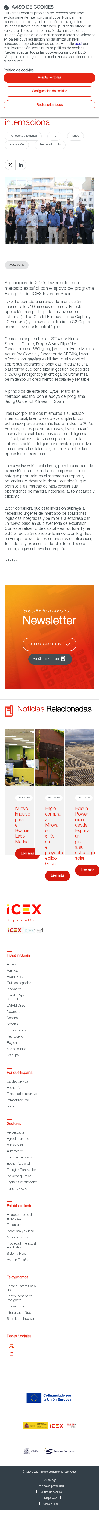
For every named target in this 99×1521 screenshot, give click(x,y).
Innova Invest (16, 1306)
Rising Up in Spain (20, 1313)
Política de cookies (50, 1492)
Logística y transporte (22, 1182)
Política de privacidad (50, 1486)
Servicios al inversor (20, 1319)
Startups (13, 1055)
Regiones (13, 1043)
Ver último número (46, 659)
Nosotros (13, 1018)
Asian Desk (15, 977)
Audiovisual (15, 1145)
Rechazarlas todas (50, 105)
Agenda (12, 970)
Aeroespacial (16, 1133)
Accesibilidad (50, 1504)
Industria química (19, 1176)
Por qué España (19, 1073)
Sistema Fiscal (17, 1254)
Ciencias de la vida (20, 1157)
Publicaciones (16, 1030)
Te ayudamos (17, 1278)
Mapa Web (51, 1498)
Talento (11, 1106)
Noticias (12, 1024)
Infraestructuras (18, 1100)
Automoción (15, 1151)
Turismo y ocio (17, 1188)
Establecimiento (19, 1206)
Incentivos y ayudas (20, 1231)
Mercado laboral (18, 1237)
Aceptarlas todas (49, 77)
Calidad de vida (17, 1081)
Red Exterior (15, 1037)
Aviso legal (51, 1480)
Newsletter (14, 1012)
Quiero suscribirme (46, 644)
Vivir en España (17, 1260)
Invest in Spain (18, 956)
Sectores (14, 1124)
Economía (14, 1088)
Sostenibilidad (16, 1049)
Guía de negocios (19, 983)
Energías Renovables (21, 1170)
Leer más (27, 853)
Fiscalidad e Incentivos (22, 1094)
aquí (78, 44)
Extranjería (14, 1225)
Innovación (14, 989)
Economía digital (18, 1164)
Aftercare (13, 964)
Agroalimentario (18, 1139)
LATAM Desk (16, 1005)
